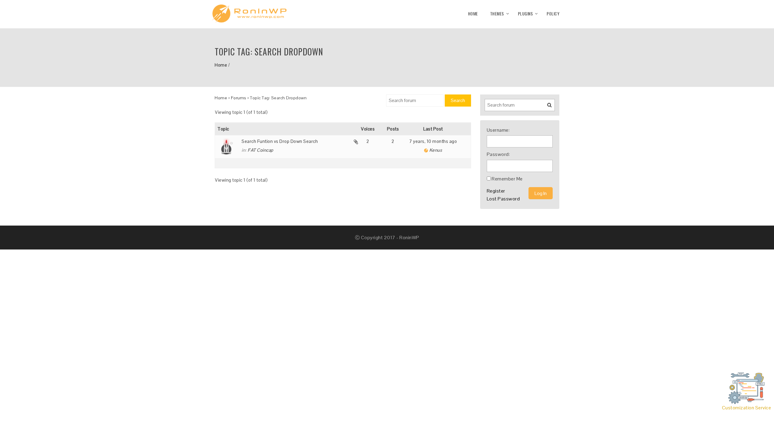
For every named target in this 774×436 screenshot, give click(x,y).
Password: (498, 154)
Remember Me (507, 179)
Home (473, 13)
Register (496, 191)
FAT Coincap (260, 150)
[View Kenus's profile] (426, 150)
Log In (541, 193)
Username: (498, 130)
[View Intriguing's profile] (229, 147)
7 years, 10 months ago (433, 141)
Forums (238, 98)
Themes (497, 13)
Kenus (435, 150)
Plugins (525, 13)
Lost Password (503, 199)
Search (458, 100)
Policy (553, 13)
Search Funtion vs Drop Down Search (280, 141)
